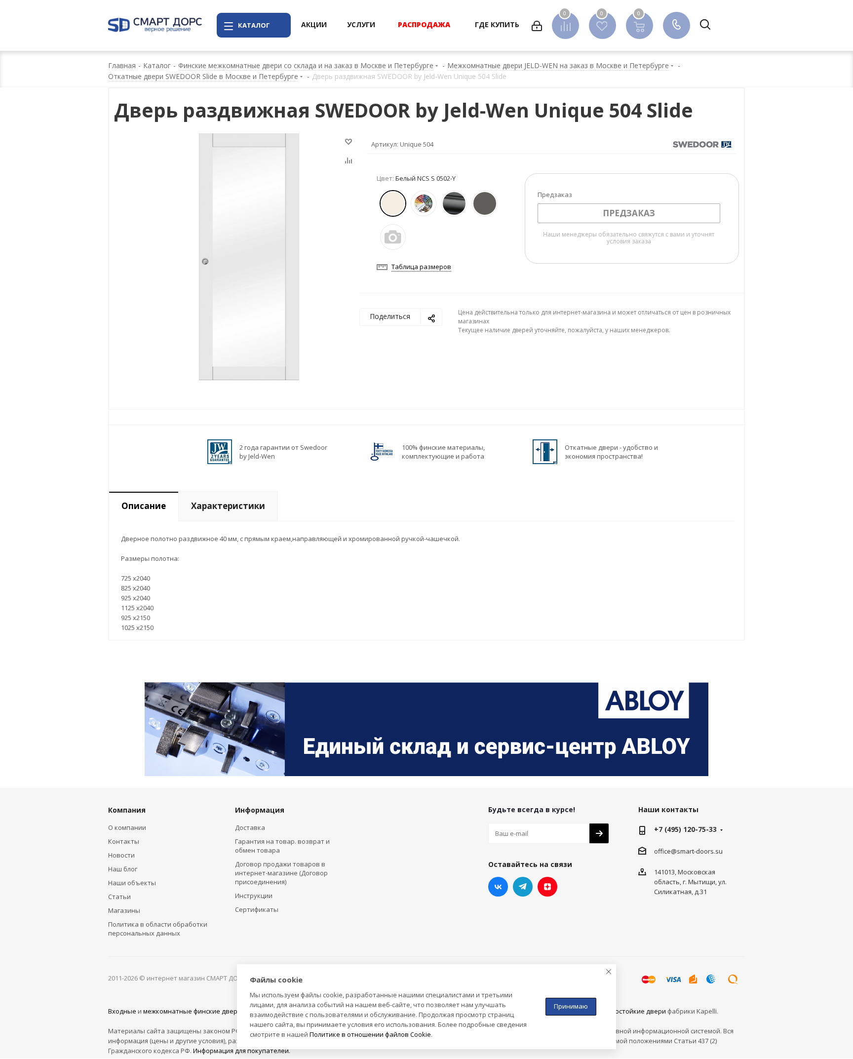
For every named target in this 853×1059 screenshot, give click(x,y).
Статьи (119, 896)
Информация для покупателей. (241, 1050)
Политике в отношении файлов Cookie (370, 1034)
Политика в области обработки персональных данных (157, 929)
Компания (127, 810)
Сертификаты (256, 909)
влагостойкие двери (633, 1011)
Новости (121, 855)
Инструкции (253, 895)
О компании (127, 827)
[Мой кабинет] (537, 25)
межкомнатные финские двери (192, 1011)
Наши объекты (132, 882)
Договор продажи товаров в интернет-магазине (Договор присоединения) (281, 873)
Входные (122, 1011)
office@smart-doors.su (688, 851)
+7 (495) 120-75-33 (685, 829)
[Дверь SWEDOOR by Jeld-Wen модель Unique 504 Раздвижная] (249, 255)
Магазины (124, 910)
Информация (259, 810)
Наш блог (122, 868)
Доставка (250, 827)
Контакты (123, 841)
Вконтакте (498, 887)
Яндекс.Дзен (547, 887)
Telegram (523, 887)
